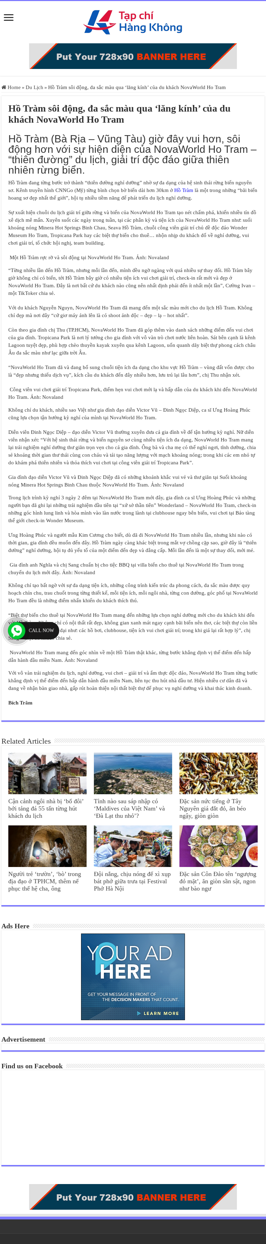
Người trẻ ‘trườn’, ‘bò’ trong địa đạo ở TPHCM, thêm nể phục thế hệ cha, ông (44, 881)
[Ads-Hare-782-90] (133, 55)
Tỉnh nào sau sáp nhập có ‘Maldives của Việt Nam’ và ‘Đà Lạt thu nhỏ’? (129, 808)
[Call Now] (16, 630)
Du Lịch (34, 87)
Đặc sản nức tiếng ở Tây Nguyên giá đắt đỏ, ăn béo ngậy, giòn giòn (212, 808)
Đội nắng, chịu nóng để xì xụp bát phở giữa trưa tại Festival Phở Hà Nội (132, 881)
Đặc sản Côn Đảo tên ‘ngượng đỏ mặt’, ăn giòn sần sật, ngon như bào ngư (217, 881)
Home (13, 87)
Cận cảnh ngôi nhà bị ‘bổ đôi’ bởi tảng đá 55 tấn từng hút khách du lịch (45, 808)
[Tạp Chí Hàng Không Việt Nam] (133, 20)
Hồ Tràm (183, 190)
